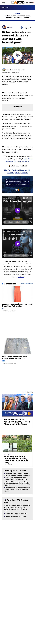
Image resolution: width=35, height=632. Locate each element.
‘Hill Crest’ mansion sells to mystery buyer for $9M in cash (15, 478)
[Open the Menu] (3, 2)
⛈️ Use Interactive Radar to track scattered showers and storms (17, 17)
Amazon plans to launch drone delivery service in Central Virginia (17, 474)
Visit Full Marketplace (27, 283)
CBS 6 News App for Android (16, 513)
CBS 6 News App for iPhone (15, 516)
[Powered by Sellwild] (30, 392)
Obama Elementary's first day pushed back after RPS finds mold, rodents (17, 483)
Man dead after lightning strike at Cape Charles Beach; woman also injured (17, 489)
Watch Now (29, 2)
